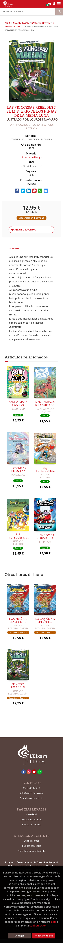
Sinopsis (14, 248)
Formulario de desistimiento (31, 851)
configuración (37, 925)
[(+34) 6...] (39, 771)
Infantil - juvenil (21, 23)
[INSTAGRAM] (29, 771)
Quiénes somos (31, 840)
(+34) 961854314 (31, 787)
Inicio (7, 23)
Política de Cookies (31, 824)
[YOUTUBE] (34, 771)
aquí (53, 921)
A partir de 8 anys (32, 157)
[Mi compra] (49, 3)
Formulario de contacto (31, 798)
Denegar (19, 935)
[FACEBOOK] (23, 771)
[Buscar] (59, 11)
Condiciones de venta (31, 819)
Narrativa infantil (40, 23)
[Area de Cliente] (54, 3)
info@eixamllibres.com (31, 793)
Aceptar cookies (44, 935)
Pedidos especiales (31, 845)
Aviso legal (31, 814)
